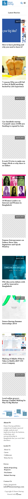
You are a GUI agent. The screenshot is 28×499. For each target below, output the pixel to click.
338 (15, 414)
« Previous (7, 411)
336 (3, 414)
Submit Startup (9, 475)
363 (10, 416)
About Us (7, 450)
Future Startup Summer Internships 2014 (12, 323)
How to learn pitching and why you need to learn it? (13, 46)
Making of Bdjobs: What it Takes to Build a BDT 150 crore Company (13, 361)
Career (6, 452)
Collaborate (8, 455)
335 (23, 411)
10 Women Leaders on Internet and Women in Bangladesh (12, 203)
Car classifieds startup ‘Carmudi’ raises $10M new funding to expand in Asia (13, 124)
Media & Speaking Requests (10, 469)
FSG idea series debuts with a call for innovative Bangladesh (13, 284)
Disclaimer (8, 472)
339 (20, 414)
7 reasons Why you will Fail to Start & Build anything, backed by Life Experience (13, 84)
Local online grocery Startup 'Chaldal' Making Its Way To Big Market (14, 401)
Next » (16, 416)
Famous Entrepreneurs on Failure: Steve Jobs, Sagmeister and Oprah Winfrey (13, 243)
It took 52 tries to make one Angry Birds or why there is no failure (13, 163)
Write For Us (8, 458)
